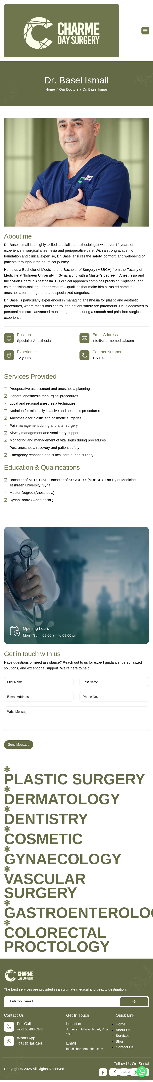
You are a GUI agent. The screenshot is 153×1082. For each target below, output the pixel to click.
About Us (123, 1030)
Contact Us (124, 1047)
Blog (119, 1041)
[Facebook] (103, 1072)
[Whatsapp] (141, 1071)
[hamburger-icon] (145, 30)
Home (120, 1024)
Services (122, 1036)
